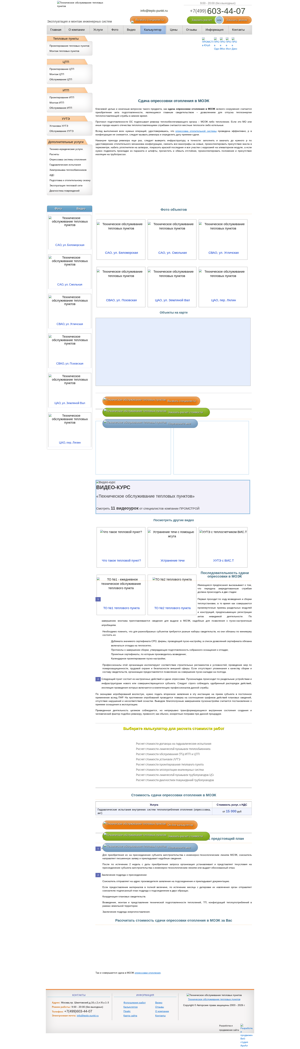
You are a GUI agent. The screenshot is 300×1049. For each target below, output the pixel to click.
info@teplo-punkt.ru (154, 10)
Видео (158, 1002)
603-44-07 (217, 11)
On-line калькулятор (180, 824)
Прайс (127, 1011)
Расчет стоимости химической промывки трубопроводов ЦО (174, 774)
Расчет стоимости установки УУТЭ (158, 759)
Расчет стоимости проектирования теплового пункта (169, 764)
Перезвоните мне (179, 423)
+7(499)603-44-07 (78, 1011)
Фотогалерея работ (134, 1002)
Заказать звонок (236, 20)
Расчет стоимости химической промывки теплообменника (173, 748)
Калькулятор (130, 1006)
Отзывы (159, 1006)
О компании (162, 1011)
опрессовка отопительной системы (195, 131)
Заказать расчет (201, 20)
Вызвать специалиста (150, 19)
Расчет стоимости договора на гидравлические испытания (173, 743)
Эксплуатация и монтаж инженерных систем (79, 21)
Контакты (160, 1015)
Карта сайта (130, 1015)
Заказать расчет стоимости (185, 412)
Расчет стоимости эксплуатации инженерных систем (169, 769)
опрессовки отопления (148, 972)
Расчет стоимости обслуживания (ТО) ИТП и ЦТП (167, 753)
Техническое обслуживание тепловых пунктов (214, 999)
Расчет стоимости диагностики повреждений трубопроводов (175, 779)
